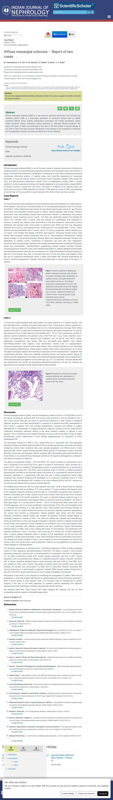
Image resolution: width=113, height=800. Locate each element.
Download (36, 750)
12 (30, 465)
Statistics (23, 750)
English (8, 35)
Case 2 (16, 765)
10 (16, 439)
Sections (11, 750)
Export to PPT (14, 310)
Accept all (103, 794)
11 (31, 459)
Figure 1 (52, 249)
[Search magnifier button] (92, 12)
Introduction (12, 754)
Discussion (12, 769)
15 (57, 559)
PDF (72, 34)
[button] (109, 17)
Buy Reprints (61, 34)
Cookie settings (68, 794)
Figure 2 (77, 354)
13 (44, 473)
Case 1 (16, 762)
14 (35, 478)
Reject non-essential (86, 794)
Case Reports (12, 758)
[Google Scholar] (17, 617)
